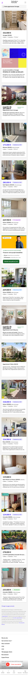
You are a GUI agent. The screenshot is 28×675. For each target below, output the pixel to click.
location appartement (17, 617)
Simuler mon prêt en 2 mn (11, 261)
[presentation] (3, 20)
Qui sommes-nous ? (7, 640)
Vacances (20, 672)
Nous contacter (6, 643)
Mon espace (25, 672)
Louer (14, 672)
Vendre (8, 672)
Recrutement (5, 654)
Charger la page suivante (8, 606)
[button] (11, 28)
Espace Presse (5, 657)
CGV (3, 649)
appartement (5, 616)
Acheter (2, 672)
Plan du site (5, 638)
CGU (3, 646)
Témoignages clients (7, 652)
